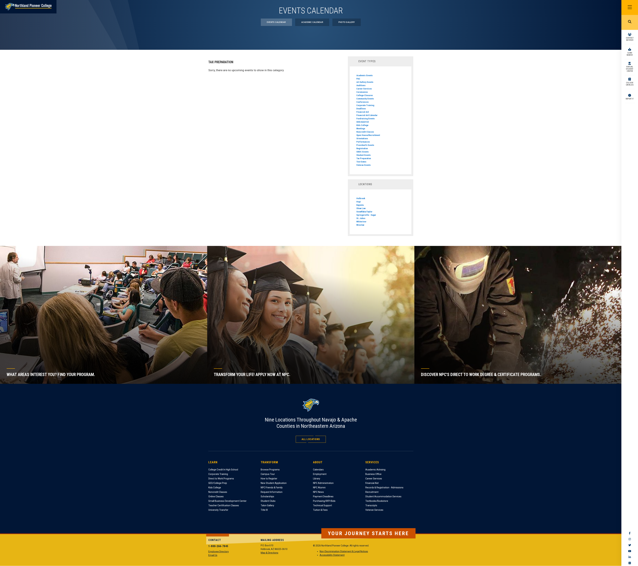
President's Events (365, 145)
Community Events (365, 98)
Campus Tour (268, 474)
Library (316, 478)
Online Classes (216, 496)
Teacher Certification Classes (223, 505)
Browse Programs (270, 469)
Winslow (360, 225)
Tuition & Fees (320, 510)
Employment (319, 474)
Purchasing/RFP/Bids (324, 501)
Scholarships (267, 496)
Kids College (362, 125)
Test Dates (361, 161)
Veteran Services (374, 510)
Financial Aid (362, 112)
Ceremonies (362, 92)
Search (630, 22)
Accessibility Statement (332, 555)
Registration (362, 148)
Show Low (361, 208)
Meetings (360, 128)
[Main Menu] (629, 7)
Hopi (358, 201)
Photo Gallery (346, 22)
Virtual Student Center (629, 69)
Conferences (362, 102)
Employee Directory (218, 551)
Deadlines (361, 108)
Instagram (629, 539)
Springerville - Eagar (366, 215)
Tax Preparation (363, 158)
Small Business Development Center (227, 501)
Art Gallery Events (364, 82)
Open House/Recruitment (368, 135)
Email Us (212, 555)
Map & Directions (269, 552)
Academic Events (364, 75)
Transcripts (371, 505)
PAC (358, 78)
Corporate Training (365, 105)
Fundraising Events (365, 118)
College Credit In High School (223, 469)
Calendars (318, 469)
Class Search (630, 54)
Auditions (361, 85)
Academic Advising (375, 469)
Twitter (629, 545)
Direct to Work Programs (221, 478)
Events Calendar (276, 22)
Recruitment (371, 492)
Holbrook (360, 198)
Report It (630, 99)
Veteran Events (363, 165)
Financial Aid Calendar (366, 115)
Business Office (373, 474)
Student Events (363, 155)
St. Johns (360, 218)
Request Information (271, 492)
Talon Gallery (267, 505)
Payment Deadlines (323, 496)
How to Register (269, 478)
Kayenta (360, 205)
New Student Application (274, 483)
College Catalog (630, 84)
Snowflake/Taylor (364, 211)
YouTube (629, 551)
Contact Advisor (630, 39)
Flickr (629, 563)
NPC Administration (323, 483)
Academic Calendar (312, 22)
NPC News (318, 492)
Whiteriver (361, 221)
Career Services (364, 88)
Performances (363, 142)
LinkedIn (629, 557)
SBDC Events (362, 152)
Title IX (264, 510)
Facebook (629, 533)
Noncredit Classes (365, 132)
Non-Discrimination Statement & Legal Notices (344, 551)
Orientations (362, 138)
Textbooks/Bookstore (376, 501)
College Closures (364, 95)
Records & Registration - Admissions (384, 487)
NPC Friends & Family (272, 487)
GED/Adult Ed (362, 122)
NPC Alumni (319, 487)
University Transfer (218, 510)
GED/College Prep (217, 483)
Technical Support (322, 505)
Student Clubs (268, 501)
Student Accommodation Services (383, 496)
